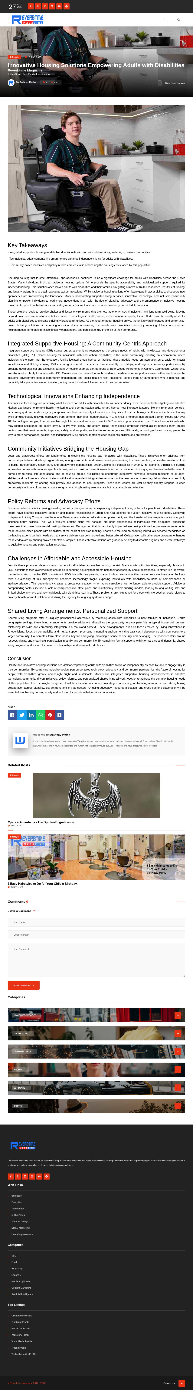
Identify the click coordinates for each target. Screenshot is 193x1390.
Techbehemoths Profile (23, 1354)
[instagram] (45, 6)
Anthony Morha (60, 734)
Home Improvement (22, 1234)
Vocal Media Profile (21, 1341)
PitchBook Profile (20, 1328)
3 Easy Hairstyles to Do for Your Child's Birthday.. (43, 883)
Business (16, 1195)
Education (16, 1202)
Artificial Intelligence (22, 1294)
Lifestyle (14, 57)
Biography (17, 1268)
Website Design (19, 1221)
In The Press (18, 1215)
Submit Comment (22, 985)
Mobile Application (21, 1281)
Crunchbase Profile (21, 1315)
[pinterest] (67, 6)
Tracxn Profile (18, 1348)
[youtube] (59, 6)
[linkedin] (52, 6)
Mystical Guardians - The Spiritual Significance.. (42, 822)
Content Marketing (21, 1288)
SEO (13, 1255)
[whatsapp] (38, 6)
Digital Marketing (20, 1228)
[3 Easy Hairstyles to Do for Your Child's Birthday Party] (96, 857)
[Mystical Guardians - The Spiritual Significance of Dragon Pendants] (96, 795)
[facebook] (31, 6)
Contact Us (169, 1383)
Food (14, 1262)
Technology (17, 1208)
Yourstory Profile (20, 1335)
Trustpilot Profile (20, 1322)
